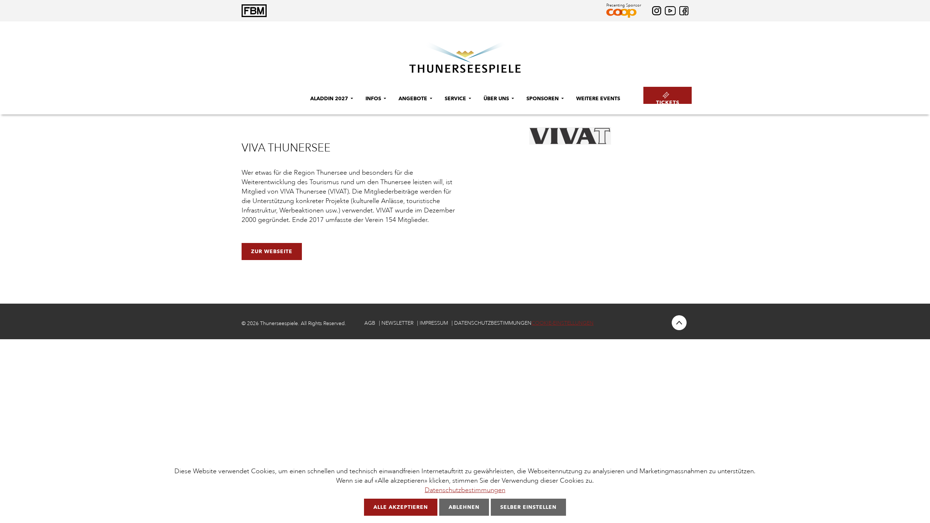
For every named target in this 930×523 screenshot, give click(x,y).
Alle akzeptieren (400, 507)
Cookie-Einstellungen (562, 323)
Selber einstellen (528, 507)
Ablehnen (464, 507)
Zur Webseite (271, 251)
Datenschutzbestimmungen (465, 490)
